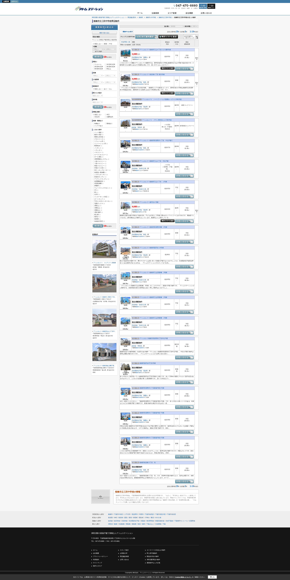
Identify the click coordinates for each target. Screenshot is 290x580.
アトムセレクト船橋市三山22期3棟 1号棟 (153, 318)
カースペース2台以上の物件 (156, 550)
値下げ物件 (98, 51)
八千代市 (127, 514)
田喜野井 (141, 149)
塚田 (143, 524)
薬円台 (141, 108)
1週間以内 (110, 117)
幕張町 (135, 517)
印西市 (141, 514)
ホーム (95, 550)
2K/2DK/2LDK (98, 66)
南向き (97, 217)
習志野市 (135, 514)
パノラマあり (98, 126)
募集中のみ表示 (127, 31)
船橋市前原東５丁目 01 (148, 462)
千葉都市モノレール (181, 521)
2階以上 (97, 205)
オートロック (99, 199)
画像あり (97, 123)
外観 (122, 42)
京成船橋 (121, 524)
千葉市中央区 (118, 514)
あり (105, 89)
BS (96, 192)
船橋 (115, 524)
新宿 (130, 517)
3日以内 (96, 117)
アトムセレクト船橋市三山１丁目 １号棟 (153, 182)
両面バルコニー (100, 166)
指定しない (98, 44)
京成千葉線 (169, 521)
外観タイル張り (100, 168)
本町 (115, 517)
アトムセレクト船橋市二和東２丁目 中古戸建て (107, 297)
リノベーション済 (101, 143)
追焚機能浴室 (99, 181)
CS (96, 190)
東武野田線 (150, 521)
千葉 (164, 524)
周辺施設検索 (124, 556)
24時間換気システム (101, 159)
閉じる (212, 577)
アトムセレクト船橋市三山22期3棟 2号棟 (153, 297)
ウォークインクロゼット (103, 188)
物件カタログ (97, 566)
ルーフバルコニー (101, 154)
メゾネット (98, 148)
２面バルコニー (100, 161)
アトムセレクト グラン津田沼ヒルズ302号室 (157, 120)
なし (110, 89)
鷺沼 (152, 517)
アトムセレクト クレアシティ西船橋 (104, 263)
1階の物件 (98, 212)
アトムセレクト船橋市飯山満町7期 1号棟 (106, 365)
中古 (110, 44)
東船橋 (134, 524)
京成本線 (135, 168)
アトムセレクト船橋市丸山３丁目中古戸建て (106, 331)
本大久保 (158, 517)
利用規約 (96, 559)
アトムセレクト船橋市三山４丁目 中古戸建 (154, 161)
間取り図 (127, 42)
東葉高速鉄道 (160, 521)
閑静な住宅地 (99, 137)
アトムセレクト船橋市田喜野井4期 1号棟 (153, 227)
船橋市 (137, 59)
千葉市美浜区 (171, 514)
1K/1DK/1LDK (110, 64)
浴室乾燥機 (98, 183)
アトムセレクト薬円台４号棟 (149, 202)
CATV (97, 194)
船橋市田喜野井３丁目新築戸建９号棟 (152, 388)
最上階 (97, 214)
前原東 (141, 84)
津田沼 (140, 127)
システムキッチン (101, 174)
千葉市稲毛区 (149, 514)
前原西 (110, 517)
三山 (140, 59)
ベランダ (98, 150)
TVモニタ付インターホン (103, 201)
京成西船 (158, 524)
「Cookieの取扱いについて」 (183, 577)
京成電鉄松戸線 (137, 57)
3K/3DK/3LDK (110, 66)
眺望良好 (98, 146)
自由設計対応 (99, 221)
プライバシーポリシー (100, 556)
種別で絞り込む (104, 33)
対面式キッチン (100, 177)
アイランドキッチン (101, 179)
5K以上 (108, 69)
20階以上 (98, 210)
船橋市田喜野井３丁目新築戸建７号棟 (152, 413)
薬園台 (145, 57)
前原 (144, 82)
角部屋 (97, 219)
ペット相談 (98, 132)
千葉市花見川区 (160, 514)
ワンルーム (98, 64)
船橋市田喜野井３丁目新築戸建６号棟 (152, 438)
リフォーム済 (99, 141)
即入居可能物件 (152, 553)
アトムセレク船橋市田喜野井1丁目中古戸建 (154, 338)
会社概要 (96, 553)
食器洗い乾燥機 (100, 172)
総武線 (134, 127)
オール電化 (98, 157)
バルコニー (98, 152)
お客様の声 (123, 553)
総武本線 (117, 521)
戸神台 (147, 517)
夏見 (126, 517)
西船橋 (128, 524)
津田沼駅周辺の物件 (153, 559)
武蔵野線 (192, 521)
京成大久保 (142, 168)
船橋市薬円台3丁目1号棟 (148, 363)
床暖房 (97, 186)
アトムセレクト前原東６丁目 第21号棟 (152, 74)
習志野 (145, 107)
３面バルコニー (100, 163)
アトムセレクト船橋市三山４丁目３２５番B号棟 (155, 50)
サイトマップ (97, 563)
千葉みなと (150, 524)
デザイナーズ (99, 139)
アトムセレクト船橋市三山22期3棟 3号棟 (153, 272)
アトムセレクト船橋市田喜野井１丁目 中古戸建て (156, 140)
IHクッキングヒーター (102, 170)
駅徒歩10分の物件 (153, 556)
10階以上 (98, 208)
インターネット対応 (101, 197)
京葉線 (143, 521)
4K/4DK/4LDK (98, 69)
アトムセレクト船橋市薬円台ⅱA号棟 (152, 248)
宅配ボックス (99, 203)
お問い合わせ (124, 559)
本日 (108, 114)
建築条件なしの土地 (153, 563)
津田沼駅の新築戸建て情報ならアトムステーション (112, 533)
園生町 (141, 517)
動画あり (109, 123)
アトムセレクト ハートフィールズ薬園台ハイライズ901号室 (161, 99)
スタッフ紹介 (124, 550)
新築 (105, 44)
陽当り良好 (98, 134)
